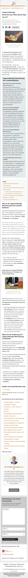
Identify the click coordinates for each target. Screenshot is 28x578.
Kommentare (16, 27)
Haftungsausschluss (11, 566)
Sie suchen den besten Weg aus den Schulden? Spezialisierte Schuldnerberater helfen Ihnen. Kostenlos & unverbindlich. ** (14, 574)
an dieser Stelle (12, 102)
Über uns (20, 566)
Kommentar (6, 509)
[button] (3, 27)
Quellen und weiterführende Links (11, 199)
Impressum (13, 564)
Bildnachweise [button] (14, 490)
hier (18, 126)
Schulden (4, 246)
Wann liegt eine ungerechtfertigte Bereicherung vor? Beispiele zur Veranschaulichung (14, 192)
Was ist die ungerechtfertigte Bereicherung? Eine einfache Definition (13, 188)
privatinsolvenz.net (6, 8)
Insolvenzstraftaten (10, 165)
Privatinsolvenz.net (14, 3)
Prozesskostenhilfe (15, 154)
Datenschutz (20, 564)
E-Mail (4, 533)
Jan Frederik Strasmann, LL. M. (11, 20)
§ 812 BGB (7, 389)
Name (4, 528)
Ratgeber (6, 564)
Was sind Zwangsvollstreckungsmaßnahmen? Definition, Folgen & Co (13, 414)
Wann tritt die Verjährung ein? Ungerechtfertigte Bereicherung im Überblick (13, 196)
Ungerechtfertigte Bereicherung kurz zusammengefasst (11, 184)
